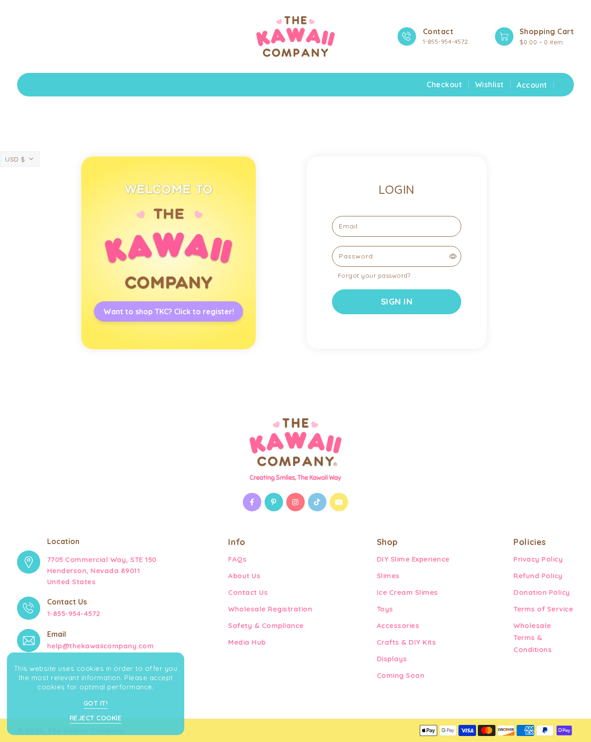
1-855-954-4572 (445, 41)
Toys (385, 608)
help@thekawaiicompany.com (100, 645)
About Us (244, 575)
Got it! (96, 703)
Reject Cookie (96, 718)
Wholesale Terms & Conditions (532, 637)
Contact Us (248, 592)
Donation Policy (541, 592)
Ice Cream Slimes (407, 592)
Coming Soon (401, 675)
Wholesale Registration (270, 608)
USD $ (15, 159)
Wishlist (489, 84)
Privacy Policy (538, 559)
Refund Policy (538, 575)
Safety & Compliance (266, 625)
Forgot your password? (374, 275)
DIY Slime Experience (413, 559)
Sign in (397, 301)
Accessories (398, 625)
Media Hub (247, 642)
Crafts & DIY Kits (406, 642)
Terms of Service (543, 608)
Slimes (388, 575)
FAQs (237, 559)
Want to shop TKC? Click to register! (168, 311)
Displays (392, 658)
